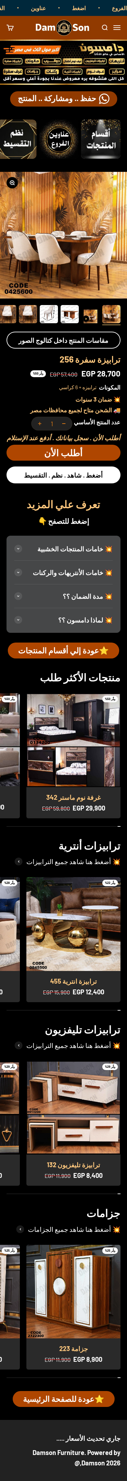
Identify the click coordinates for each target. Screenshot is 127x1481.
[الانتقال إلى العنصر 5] (28, 315)
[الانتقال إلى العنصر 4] (49, 315)
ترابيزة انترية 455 (73, 981)
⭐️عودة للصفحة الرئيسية (63, 1398)
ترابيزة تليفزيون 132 (73, 1164)
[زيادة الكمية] (40, 423)
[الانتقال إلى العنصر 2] (90, 317)
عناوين (49, 8)
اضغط (90, 8)
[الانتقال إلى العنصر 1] (111, 315)
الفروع (8, 8)
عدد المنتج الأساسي (97, 422)
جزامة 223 (73, 1348)
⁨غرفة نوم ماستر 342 (73, 797)
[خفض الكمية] (64, 423)
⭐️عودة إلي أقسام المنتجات (63, 650)
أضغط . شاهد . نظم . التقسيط (63, 475)
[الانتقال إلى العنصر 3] (70, 315)
